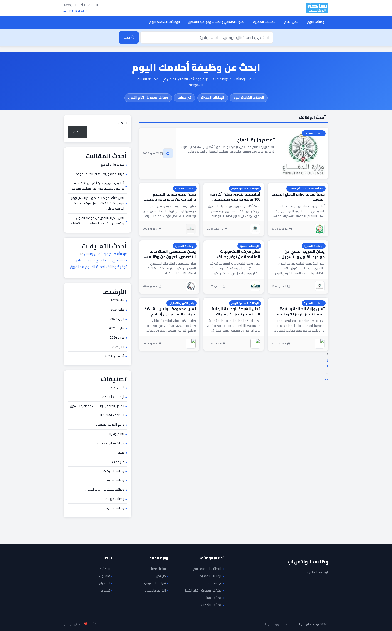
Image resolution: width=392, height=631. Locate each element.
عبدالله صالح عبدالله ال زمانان (105, 253)
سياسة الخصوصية (154, 583)
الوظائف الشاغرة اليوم (164, 22)
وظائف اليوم (315, 22)
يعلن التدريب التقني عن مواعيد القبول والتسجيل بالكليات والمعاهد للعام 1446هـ (303, 254)
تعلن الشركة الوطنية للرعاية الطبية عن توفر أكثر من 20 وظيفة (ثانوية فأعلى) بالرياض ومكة (235, 311)
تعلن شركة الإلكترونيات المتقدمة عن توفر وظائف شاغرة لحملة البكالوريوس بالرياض (238, 254)
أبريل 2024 (117, 319)
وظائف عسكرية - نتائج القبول (148, 98)
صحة (121, 452)
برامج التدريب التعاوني (181, 303)
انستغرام (104, 583)
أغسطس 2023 (114, 356)
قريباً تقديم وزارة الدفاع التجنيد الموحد (298, 197)
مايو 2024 (117, 309)
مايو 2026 (117, 300)
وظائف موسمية (113, 499)
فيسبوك (104, 576)
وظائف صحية (115, 480)
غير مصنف (184, 98)
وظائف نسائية (115, 508)
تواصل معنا (158, 569)
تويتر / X (105, 569)
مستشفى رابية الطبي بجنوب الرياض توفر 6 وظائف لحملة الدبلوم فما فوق (98, 263)
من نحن (161, 576)
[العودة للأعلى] (10, 623)
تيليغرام (105, 590)
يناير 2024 (118, 347)
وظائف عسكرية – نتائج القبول (104, 489)
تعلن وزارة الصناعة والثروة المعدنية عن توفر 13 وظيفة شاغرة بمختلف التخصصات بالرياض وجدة (301, 311)
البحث (122, 122)
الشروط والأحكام (155, 590)
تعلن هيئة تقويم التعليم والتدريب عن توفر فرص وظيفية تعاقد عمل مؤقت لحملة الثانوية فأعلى (169, 197)
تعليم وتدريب (116, 434)
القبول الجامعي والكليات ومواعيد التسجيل (216, 22)
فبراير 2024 (117, 337)
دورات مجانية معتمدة (110, 443)
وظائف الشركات (113, 471)
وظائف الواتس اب (307, 561)
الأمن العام (291, 22)
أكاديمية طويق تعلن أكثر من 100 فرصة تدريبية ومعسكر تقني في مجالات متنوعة (235, 197)
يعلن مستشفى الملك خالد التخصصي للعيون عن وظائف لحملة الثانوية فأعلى (171, 254)
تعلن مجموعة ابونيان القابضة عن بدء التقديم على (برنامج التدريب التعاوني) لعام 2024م (170, 311)
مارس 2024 (116, 328)
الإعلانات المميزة (264, 22)
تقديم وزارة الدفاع (256, 140)
